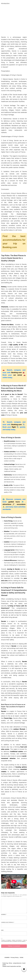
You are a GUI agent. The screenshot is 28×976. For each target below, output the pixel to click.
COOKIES (7, 957)
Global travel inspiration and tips (12, 966)
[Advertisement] (14, 20)
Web (2, 930)
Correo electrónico (7, 922)
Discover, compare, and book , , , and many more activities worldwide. (14, 504)
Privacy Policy (15, 957)
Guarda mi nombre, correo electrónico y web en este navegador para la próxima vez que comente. (14, 941)
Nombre (4, 914)
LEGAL (21, 957)
